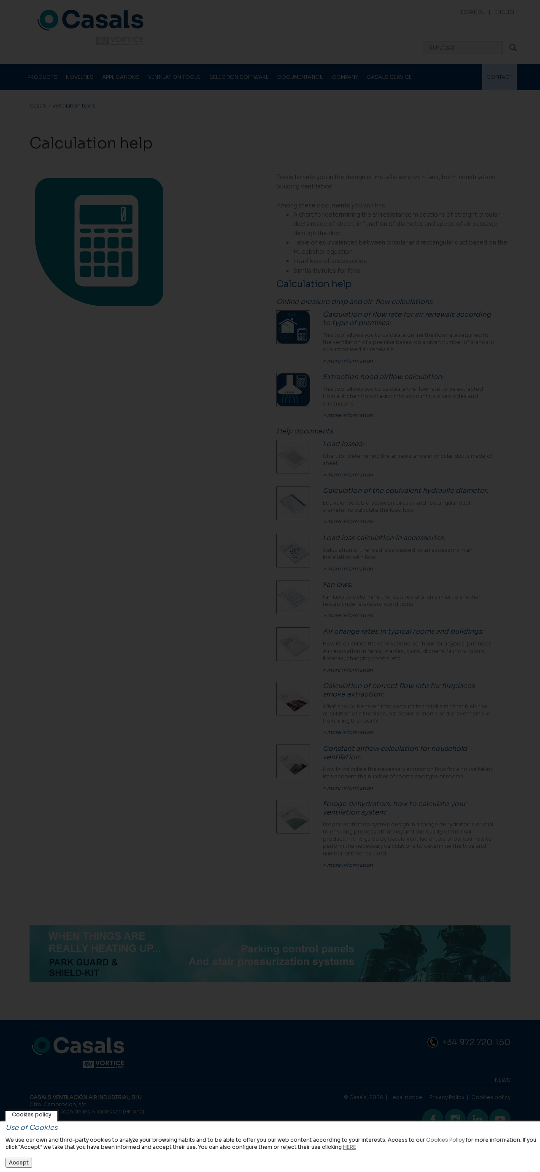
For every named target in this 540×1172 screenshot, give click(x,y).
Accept (19, 1162)
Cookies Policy (445, 1140)
